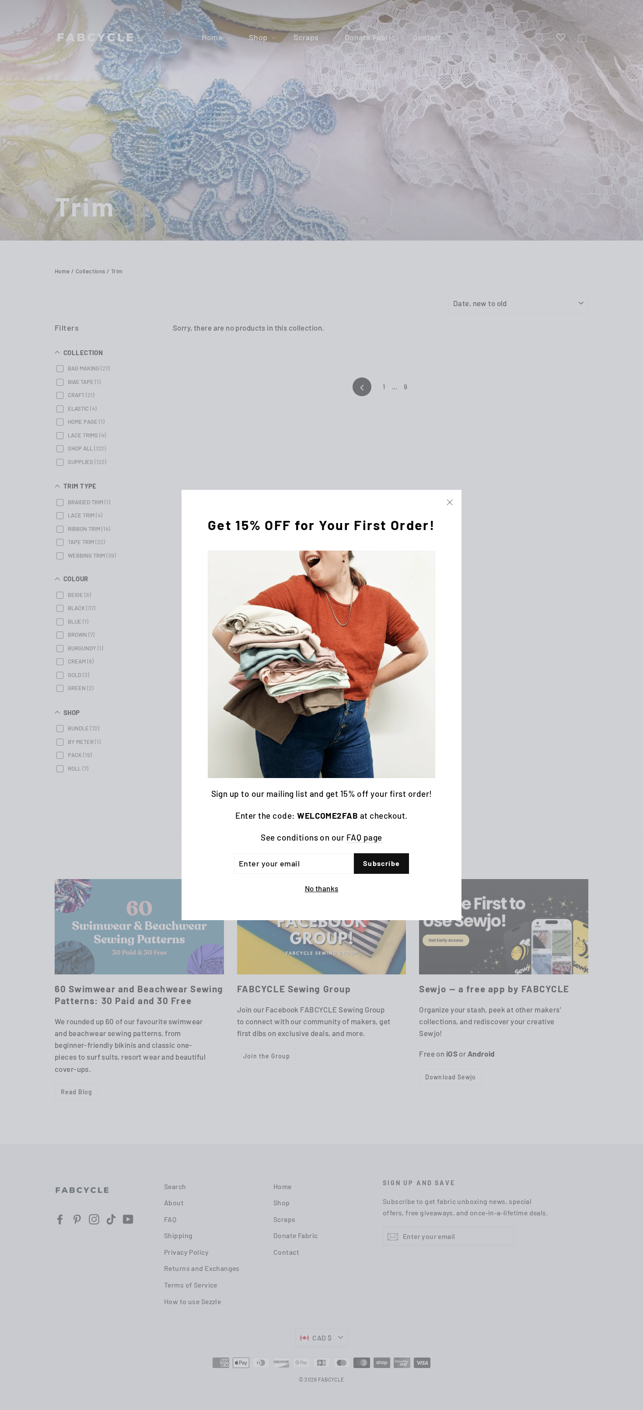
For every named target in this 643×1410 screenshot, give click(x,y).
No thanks (322, 887)
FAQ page (364, 837)
